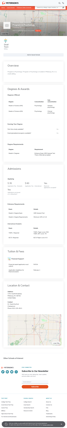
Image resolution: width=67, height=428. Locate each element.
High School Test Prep (7, 413)
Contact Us (49, 405)
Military (3, 410)
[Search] (59, 3)
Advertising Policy (51, 416)
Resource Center (28, 410)
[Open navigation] (63, 3)
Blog (47, 410)
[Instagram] (16, 371)
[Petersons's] (10, 3)
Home (3, 7)
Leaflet (46, 11)
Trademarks (49, 413)
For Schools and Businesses (8, 416)
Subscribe (35, 387)
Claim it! (38, 30)
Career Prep (4, 407)
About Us (48, 402)
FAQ (47, 407)
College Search (28, 402)
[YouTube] (11, 371)
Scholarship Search (29, 407)
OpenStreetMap (55, 11)
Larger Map (5, 33)
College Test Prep (6, 402)
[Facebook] (7, 371)
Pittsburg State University (24, 7)
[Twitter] (2, 371)
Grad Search (27, 405)
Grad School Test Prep (7, 405)
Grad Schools (11, 7)
